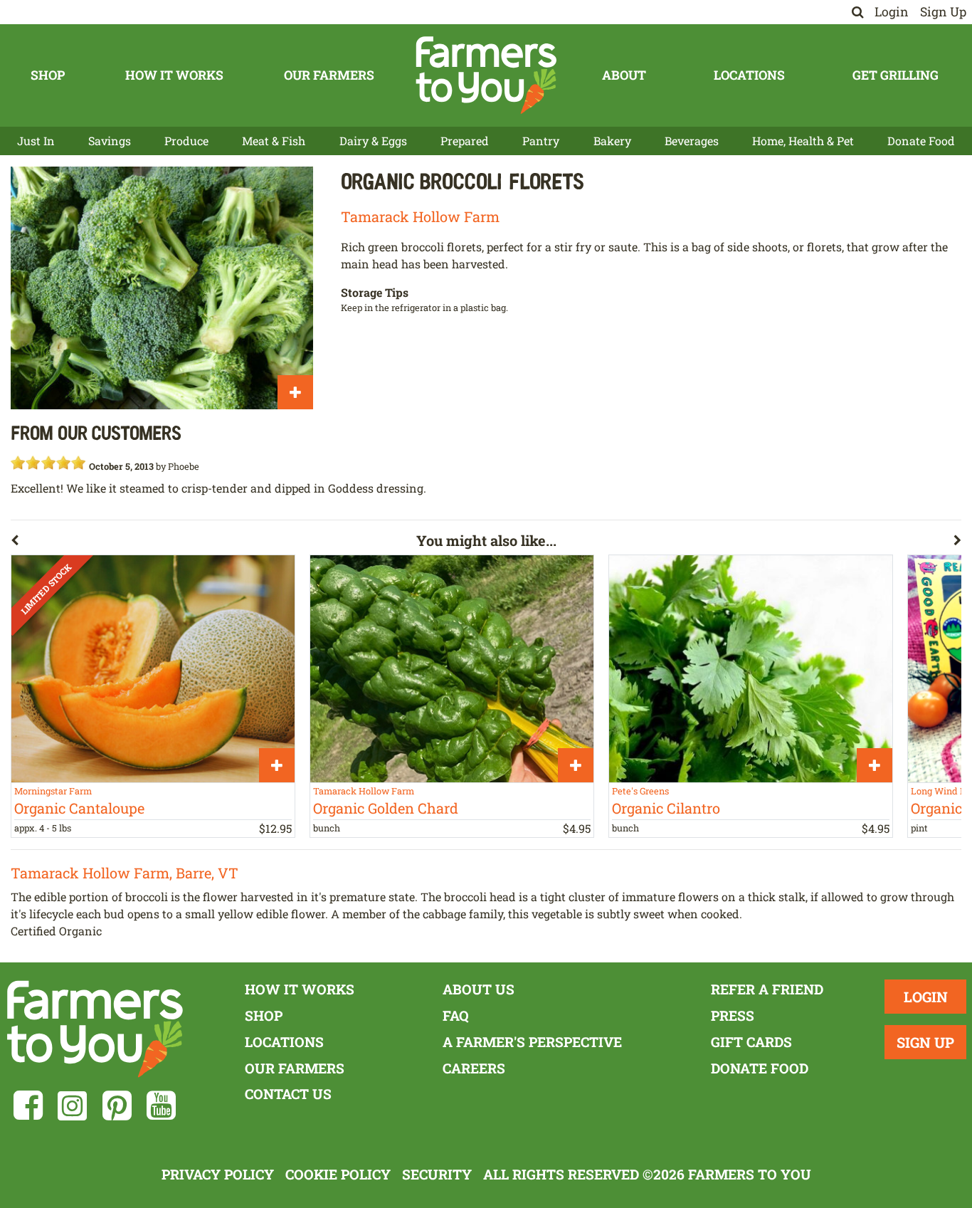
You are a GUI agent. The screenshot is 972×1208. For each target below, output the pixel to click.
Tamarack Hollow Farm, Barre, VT (124, 872)
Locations (749, 75)
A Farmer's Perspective (532, 1042)
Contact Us (288, 1094)
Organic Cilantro (666, 807)
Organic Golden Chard (385, 807)
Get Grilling (895, 75)
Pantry (540, 140)
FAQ (456, 1015)
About (624, 75)
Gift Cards (751, 1042)
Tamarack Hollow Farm (420, 216)
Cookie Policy (338, 1174)
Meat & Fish (273, 140)
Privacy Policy (218, 1174)
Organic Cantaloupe (79, 807)
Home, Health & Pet (803, 140)
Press (732, 1015)
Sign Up (943, 12)
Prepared (464, 140)
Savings (109, 140)
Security (437, 1174)
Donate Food (921, 140)
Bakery (612, 140)
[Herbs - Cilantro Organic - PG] (750, 668)
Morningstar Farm (53, 791)
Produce (186, 140)
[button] (213, 543)
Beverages (692, 140)
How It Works (174, 75)
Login (892, 12)
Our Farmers (329, 75)
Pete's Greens (640, 791)
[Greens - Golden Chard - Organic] (451, 668)
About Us (478, 989)
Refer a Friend (767, 989)
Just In (36, 140)
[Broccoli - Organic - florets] (162, 288)
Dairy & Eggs (373, 140)
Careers (474, 1068)
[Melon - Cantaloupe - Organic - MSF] (153, 668)
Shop (48, 75)
